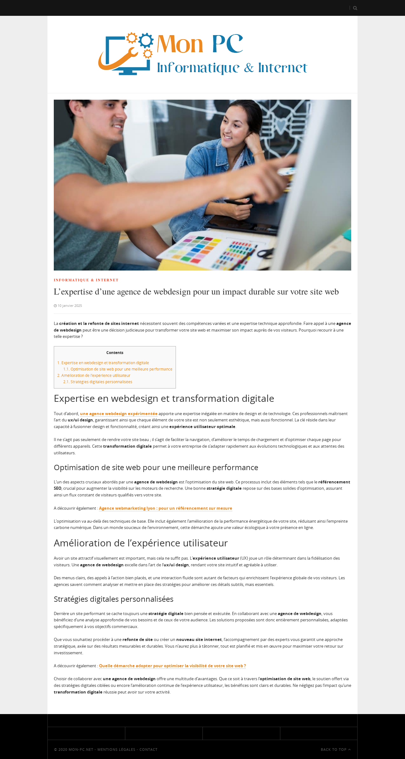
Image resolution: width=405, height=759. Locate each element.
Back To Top (334, 749)
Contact (149, 749)
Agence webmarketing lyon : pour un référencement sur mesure (165, 508)
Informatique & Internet (86, 280)
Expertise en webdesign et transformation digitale (103, 362)
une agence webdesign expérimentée (119, 413)
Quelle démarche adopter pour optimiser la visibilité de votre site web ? (172, 666)
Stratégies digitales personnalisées (97, 381)
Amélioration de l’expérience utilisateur (93, 375)
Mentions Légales (116, 749)
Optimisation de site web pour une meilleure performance (117, 369)
